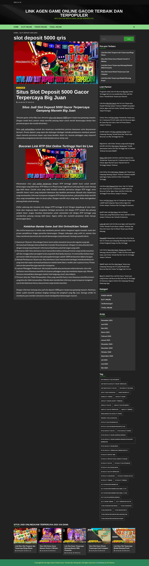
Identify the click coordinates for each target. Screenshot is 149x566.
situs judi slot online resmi (109, 446)
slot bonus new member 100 (109, 484)
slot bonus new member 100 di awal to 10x (114, 493)
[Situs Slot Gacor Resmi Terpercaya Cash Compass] (99, 535)
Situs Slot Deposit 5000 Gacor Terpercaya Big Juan (52, 94)
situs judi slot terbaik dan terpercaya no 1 (114, 450)
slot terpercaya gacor (123, 501)
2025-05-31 (77, 552)
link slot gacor (106, 405)
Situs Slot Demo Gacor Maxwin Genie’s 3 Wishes (115, 60)
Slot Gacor (109, 200)
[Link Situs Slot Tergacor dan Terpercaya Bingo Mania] (25, 535)
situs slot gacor (106, 463)
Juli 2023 (104, 360)
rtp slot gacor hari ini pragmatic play (113, 426)
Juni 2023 (104, 364)
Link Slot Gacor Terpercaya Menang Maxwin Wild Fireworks (116, 66)
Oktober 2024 (106, 352)
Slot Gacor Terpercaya (119, 146)
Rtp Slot (125, 91)
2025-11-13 (28, 550)
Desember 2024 (106, 344)
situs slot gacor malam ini (109, 467)
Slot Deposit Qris (112, 186)
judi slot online (120, 396)
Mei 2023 (104, 368)
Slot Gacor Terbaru (117, 172)
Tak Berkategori (107, 303)
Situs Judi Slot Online (119, 132)
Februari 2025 (106, 336)
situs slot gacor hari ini (122, 463)
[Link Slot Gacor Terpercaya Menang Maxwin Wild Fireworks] (74, 535)
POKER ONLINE (41, 27)
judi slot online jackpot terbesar (111, 401)
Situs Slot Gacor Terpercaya (117, 250)
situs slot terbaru (121, 480)
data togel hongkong (108, 392)
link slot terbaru (126, 409)
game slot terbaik (106, 396)
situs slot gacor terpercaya (110, 471)
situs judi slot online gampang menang (113, 435)
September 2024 (107, 356)
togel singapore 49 (121, 510)
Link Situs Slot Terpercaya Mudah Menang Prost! (116, 79)
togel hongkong (126, 505)
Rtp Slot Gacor (111, 103)
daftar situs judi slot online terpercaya (113, 383)
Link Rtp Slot (21, 102)
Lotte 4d (102, 224)
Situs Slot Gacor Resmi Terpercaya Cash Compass (115, 73)
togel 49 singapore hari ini (109, 505)
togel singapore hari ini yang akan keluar (114, 514)
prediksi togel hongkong (109, 418)
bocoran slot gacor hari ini (110, 379)
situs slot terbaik (106, 480)
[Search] (134, 27)
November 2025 (107, 320)
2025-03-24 (127, 550)
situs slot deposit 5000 (58, 117)
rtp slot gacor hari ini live (109, 422)
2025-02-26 (31, 102)
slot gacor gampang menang (110, 497)
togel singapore (106, 510)
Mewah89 (103, 238)
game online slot (123, 392)
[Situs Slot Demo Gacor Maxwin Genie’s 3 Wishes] (49, 535)
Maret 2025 (105, 332)
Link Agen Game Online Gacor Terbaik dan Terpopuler (74, 13)
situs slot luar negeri (108, 476)
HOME (16, 27)
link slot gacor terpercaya (109, 409)
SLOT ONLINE (26, 27)
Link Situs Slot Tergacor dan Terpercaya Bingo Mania (117, 54)
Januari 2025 (105, 340)
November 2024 (107, 348)
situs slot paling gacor (125, 476)
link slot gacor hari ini (121, 405)
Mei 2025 (104, 328)
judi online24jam (28, 129)
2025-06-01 (53, 550)
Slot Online (115, 117)
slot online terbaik (107, 501)
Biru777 (102, 276)
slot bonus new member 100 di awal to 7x (113, 488)
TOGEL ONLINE (56, 27)
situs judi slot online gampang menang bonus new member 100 (117, 440)
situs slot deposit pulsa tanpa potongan (114, 459)
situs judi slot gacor (108, 430)
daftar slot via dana (126, 388)
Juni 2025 (104, 324)
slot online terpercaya (41, 184)
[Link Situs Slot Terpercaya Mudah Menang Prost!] (123, 535)
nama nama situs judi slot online (111, 413)
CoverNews (100, 563)
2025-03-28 (102, 550)
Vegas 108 (103, 158)
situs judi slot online (124, 430)
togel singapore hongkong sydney (112, 518)
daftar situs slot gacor (109, 388)
